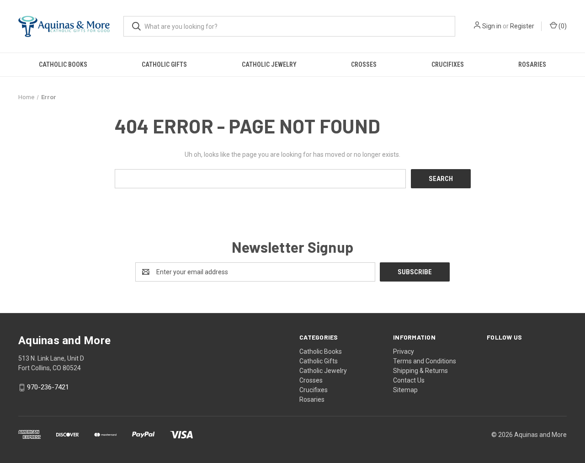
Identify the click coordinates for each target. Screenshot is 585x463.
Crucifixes (447, 64)
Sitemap (405, 390)
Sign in (491, 26)
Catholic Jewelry (269, 64)
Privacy (403, 351)
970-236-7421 (48, 387)
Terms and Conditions (424, 361)
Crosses (364, 64)
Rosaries (532, 64)
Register (522, 26)
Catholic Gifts (164, 64)
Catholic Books (63, 64)
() (562, 26)
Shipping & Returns (420, 370)
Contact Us (409, 380)
